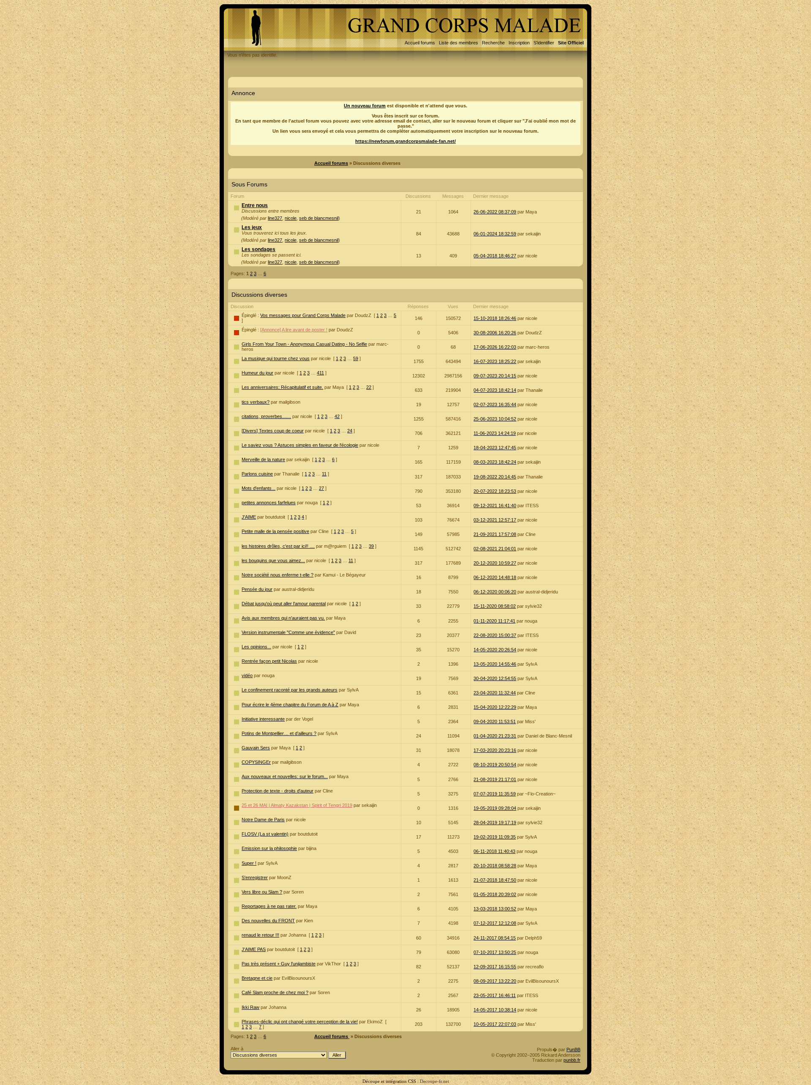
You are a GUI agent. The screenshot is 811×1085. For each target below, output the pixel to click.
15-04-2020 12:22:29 (495, 707)
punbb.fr (571, 1060)
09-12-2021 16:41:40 (495, 505)
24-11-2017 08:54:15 (495, 937)
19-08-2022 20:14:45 (495, 476)
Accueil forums (420, 42)
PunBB (573, 1049)
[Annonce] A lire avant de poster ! (293, 329)
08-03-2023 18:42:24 (495, 462)
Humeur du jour (257, 372)
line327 (275, 218)
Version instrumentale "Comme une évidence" (288, 632)
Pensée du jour (257, 589)
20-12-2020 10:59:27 (495, 563)
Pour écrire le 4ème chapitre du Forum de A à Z (290, 704)
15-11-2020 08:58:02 (495, 606)
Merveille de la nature (263, 459)
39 (371, 546)
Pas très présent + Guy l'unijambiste (279, 963)
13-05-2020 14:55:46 (495, 664)
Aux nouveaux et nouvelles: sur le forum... (285, 776)
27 (321, 488)
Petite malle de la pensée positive (275, 531)
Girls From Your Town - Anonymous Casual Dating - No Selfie (304, 344)
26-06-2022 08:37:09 (495, 211)
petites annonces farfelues (269, 502)
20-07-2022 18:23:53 (495, 491)
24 (349, 430)
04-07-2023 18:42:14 (495, 390)
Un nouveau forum (365, 105)
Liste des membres (458, 42)
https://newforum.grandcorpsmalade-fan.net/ (405, 141)
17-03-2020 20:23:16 (495, 750)
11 (324, 473)
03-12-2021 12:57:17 (495, 519)
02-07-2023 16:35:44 (495, 404)
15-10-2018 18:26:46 (495, 318)
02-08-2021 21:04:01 (495, 548)
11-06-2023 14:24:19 (495, 433)
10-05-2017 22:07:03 (495, 1024)
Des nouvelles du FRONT (268, 920)
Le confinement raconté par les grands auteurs (289, 689)
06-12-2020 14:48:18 (495, 577)
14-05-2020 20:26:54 (495, 649)
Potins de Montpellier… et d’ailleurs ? (279, 733)
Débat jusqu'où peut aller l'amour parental (284, 603)
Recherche (493, 42)
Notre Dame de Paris (263, 819)
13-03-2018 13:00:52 (495, 908)
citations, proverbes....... (266, 416)
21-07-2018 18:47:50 (495, 880)
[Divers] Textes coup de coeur (273, 430)
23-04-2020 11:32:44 (495, 692)
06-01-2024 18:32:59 (495, 233)
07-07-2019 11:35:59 (495, 793)
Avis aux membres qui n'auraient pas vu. (283, 617)
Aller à (237, 1048)
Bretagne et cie (257, 978)
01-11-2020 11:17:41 (494, 620)
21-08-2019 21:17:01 (495, 779)
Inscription (519, 42)
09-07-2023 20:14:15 (495, 375)
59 (355, 358)
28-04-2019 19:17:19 (495, 822)
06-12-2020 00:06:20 (495, 591)
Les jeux (252, 227)
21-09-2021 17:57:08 (495, 534)
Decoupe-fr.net (434, 1081)
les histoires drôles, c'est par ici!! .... (278, 546)
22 (368, 387)
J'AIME (249, 516)
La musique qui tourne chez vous (276, 358)
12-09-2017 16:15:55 (495, 966)
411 (320, 372)
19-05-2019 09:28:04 (495, 808)
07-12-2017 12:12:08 (495, 923)
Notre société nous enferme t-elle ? (277, 574)
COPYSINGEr (256, 762)
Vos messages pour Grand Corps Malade (303, 315)
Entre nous (255, 205)
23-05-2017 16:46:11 (495, 995)
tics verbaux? (255, 401)
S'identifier (543, 42)
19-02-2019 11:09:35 (495, 836)
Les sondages (258, 249)
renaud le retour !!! (260, 934)
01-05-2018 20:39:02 (495, 894)
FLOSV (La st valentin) (265, 833)
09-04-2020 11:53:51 (495, 721)
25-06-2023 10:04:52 (495, 418)
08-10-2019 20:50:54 (495, 764)
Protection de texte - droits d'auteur (277, 790)
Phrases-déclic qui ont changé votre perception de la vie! (300, 1021)
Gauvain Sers (256, 747)
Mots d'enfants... (258, 488)
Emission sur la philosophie (269, 848)
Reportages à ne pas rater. (269, 906)
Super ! (249, 863)
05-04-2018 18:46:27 (495, 255)
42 (337, 416)
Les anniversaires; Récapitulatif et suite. (282, 387)
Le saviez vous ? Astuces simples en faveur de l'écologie (300, 445)
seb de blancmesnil (318, 218)
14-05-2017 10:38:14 (495, 1009)
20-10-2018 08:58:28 (495, 865)
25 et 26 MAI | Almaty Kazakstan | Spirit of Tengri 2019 (297, 805)
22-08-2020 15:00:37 (495, 635)
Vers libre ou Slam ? (262, 891)
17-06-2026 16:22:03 (495, 347)
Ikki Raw (250, 1007)
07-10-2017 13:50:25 (495, 952)
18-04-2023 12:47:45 (495, 447)
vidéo (247, 675)
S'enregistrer (255, 877)
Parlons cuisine (257, 473)
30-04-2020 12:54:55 (495, 678)
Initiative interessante (263, 719)
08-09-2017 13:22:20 (495, 981)
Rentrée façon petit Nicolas (269, 661)
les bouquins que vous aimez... (273, 560)
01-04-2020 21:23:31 (495, 735)
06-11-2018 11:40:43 (494, 851)
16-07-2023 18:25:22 (495, 361)
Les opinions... (256, 646)
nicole (291, 218)
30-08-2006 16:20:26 (495, 332)
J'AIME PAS (254, 949)
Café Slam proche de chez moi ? (275, 992)
